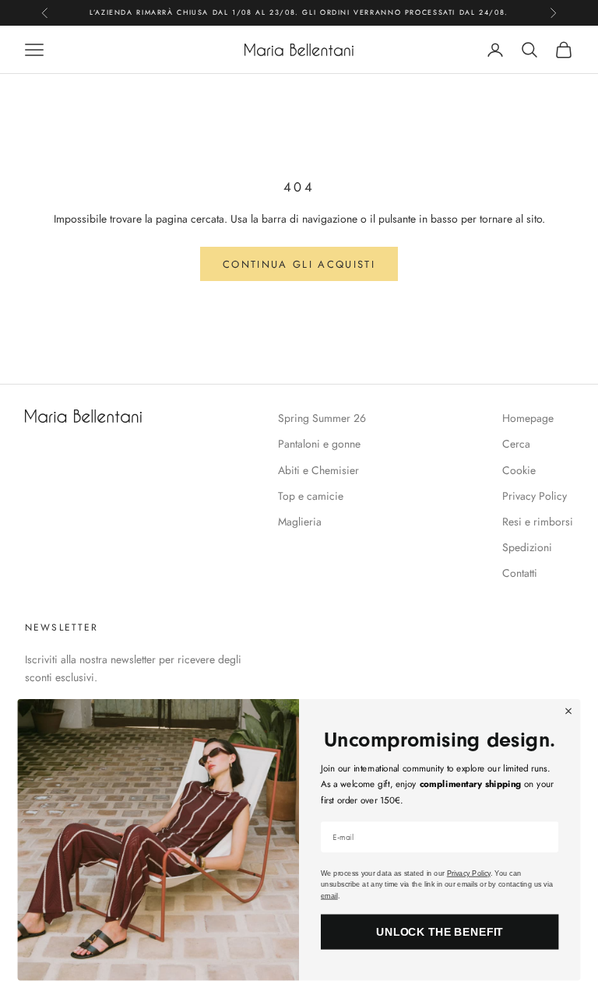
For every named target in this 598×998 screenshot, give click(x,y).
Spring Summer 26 (322, 418)
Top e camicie (310, 496)
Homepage (528, 418)
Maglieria (300, 521)
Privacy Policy (534, 496)
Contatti (519, 573)
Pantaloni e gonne (319, 444)
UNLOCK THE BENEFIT (440, 931)
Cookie (519, 470)
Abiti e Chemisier (318, 470)
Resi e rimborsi (537, 521)
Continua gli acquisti (299, 264)
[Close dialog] (568, 711)
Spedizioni (527, 547)
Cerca (516, 444)
